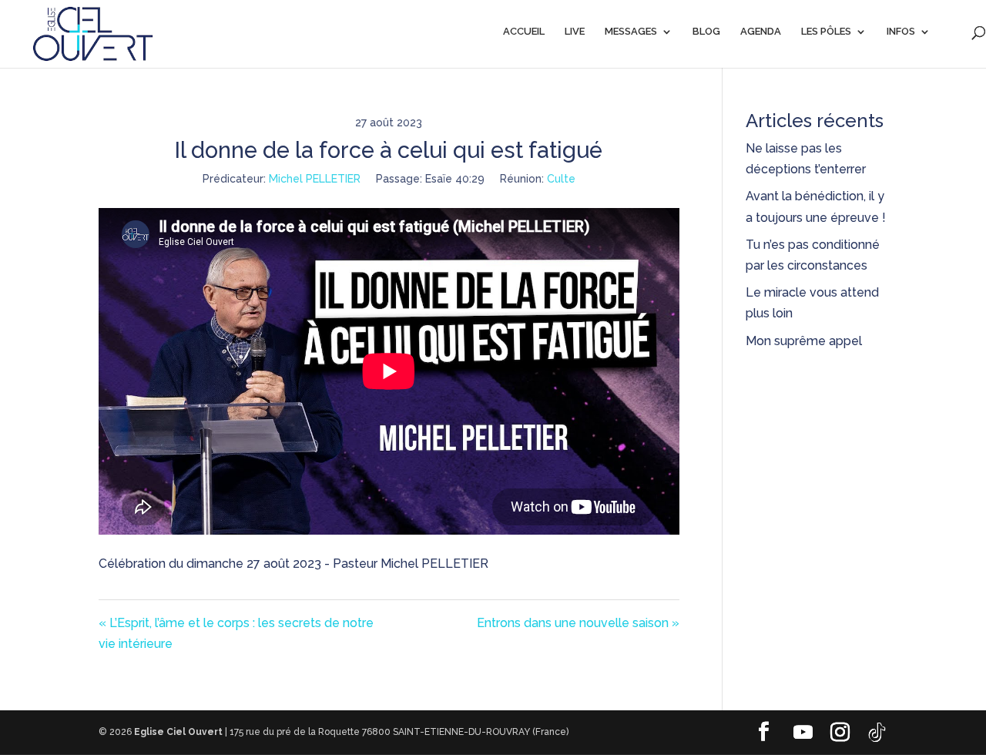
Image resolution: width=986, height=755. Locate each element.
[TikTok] (876, 732)
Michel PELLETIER (315, 179)
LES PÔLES (826, 31)
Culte (561, 179)
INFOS (901, 31)
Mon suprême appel (805, 341)
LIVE (575, 31)
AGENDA (760, 31)
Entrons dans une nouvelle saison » (578, 623)
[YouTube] (802, 732)
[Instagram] (839, 732)
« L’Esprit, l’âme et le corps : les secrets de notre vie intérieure (236, 633)
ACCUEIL (524, 31)
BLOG (706, 31)
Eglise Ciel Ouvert (178, 731)
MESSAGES (631, 31)
